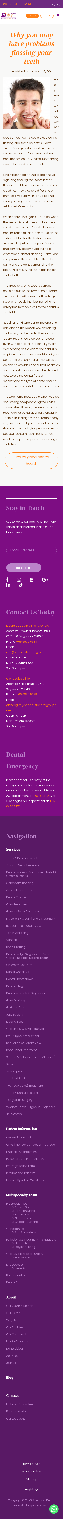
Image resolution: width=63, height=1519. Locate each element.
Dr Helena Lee (21, 1243)
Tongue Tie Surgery (19, 1100)
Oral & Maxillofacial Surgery (24, 1254)
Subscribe (23, 568)
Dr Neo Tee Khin (22, 1218)
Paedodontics (16, 1275)
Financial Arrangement (21, 1152)
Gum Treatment (17, 904)
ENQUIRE (47, 16)
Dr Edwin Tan (20, 1214)
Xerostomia (14, 1114)
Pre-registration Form (20, 1166)
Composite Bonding (20, 883)
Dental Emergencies (19, 979)
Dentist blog (14, 1348)
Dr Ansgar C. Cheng (25, 1222)
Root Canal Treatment (21, 1050)
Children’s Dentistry (19, 965)
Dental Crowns (16, 897)
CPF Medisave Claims (20, 1137)
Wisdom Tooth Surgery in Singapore (30, 1107)
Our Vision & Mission (19, 1306)
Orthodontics (15, 1229)
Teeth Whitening (17, 933)
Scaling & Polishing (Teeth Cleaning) (30, 1057)
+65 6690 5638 (26, 642)
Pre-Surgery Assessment (22, 1036)
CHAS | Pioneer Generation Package (30, 1145)
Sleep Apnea (15, 1071)
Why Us (11, 1320)
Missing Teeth (15, 1022)
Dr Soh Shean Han (24, 1232)
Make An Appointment (21, 1404)
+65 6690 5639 (26, 694)
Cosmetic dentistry (19, 890)
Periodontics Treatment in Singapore (31, 1239)
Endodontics (15, 1265)
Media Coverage (17, 1341)
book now (32, 16)
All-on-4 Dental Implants (22, 865)
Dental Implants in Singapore (26, 993)
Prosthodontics (16, 1204)
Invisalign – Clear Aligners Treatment (30, 918)
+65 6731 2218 (42, 796)
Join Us (11, 1363)
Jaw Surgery (14, 1014)
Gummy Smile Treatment (23, 911)
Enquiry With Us (16, 1411)
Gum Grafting (15, 1000)
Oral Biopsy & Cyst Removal (25, 1029)
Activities (12, 1356)
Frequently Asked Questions (25, 1180)
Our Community (17, 1334)
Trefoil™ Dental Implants (22, 858)
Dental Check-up (18, 972)
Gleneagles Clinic (18, 678)
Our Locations (15, 1418)
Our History (13, 1313)
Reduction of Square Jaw (23, 926)
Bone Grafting (15, 947)
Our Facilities (14, 1327)
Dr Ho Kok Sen (21, 1257)
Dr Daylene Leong (23, 1247)
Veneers (12, 940)
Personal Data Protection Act (26, 1159)
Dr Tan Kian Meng (23, 1211)
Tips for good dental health (31, 461)
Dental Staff (14, 1282)
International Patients (20, 1173)
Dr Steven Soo (21, 1207)
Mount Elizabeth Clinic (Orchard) (28, 626)
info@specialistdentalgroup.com (28, 652)
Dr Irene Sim (19, 1268)
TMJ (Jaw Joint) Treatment (24, 1085)
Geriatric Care (15, 1007)
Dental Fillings (15, 986)
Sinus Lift (12, 1064)
